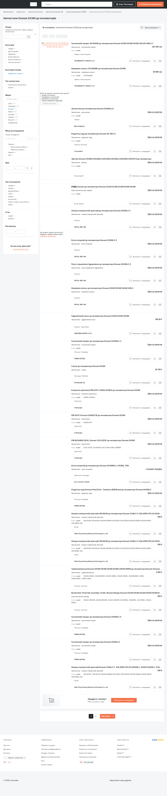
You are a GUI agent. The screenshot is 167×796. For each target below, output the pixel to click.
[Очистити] (35, 34)
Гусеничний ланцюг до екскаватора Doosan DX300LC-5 (96, 617)
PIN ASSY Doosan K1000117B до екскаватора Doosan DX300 (98, 415)
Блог (43, 761)
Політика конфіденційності (51, 749)
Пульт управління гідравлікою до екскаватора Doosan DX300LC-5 (101, 264)
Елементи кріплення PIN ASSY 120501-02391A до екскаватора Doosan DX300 (105, 390)
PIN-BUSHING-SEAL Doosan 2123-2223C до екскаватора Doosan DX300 (103, 440)
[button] (155, 61)
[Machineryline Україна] (15, 4)
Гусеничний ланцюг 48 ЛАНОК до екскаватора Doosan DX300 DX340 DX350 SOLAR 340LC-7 (112, 43)
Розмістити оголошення (123, 700)
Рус (9, 762)
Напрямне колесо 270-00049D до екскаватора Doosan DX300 (98, 69)
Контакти (6, 753)
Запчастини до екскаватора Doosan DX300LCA (92, 109)
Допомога (7, 749)
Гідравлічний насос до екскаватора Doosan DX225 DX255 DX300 (100, 316)
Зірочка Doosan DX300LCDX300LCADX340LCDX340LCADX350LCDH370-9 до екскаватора (111, 159)
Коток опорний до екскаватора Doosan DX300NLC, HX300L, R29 (100, 466)
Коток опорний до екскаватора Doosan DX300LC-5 (94, 240)
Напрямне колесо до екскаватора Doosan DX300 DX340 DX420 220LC (102, 288)
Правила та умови (48, 745)
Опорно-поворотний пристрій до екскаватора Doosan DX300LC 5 (100, 211)
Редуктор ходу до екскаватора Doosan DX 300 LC (93, 134)
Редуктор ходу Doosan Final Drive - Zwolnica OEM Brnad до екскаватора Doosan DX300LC (111, 490)
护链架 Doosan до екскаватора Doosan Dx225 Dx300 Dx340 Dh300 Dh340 (103, 187)
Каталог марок (46, 765)
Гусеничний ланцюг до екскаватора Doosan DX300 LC (95, 642)
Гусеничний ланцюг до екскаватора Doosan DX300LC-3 (96, 341)
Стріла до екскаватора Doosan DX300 (88, 366)
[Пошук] (43, 4)
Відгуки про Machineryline (50, 757)
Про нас (6, 745)
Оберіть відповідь (49, 103)
